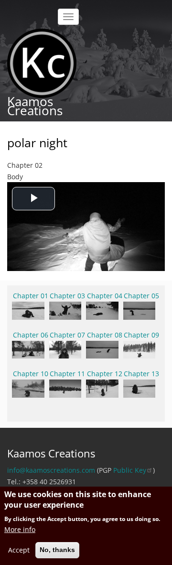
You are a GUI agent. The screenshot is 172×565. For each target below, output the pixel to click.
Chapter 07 (67, 334)
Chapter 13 (141, 373)
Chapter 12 (104, 373)
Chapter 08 (104, 334)
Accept (19, 549)
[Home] (41, 62)
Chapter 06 (30, 334)
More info (19, 529)
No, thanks (57, 550)
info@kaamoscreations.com (51, 470)
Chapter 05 (141, 295)
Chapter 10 (30, 373)
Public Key (129, 470)
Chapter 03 (67, 295)
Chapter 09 (141, 334)
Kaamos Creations (35, 106)
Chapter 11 (67, 373)
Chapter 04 (104, 295)
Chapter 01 (30, 295)
